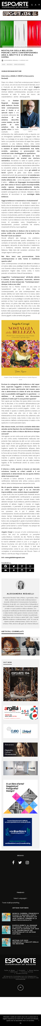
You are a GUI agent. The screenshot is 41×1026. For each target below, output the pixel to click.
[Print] (14, 570)
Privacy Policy (27, 972)
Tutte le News (9, 970)
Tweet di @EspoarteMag (10, 903)
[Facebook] (5, 566)
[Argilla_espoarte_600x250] (20, 719)
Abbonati (14, 972)
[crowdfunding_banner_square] (17, 845)
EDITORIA (9, 64)
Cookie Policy (21, 973)
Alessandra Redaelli (11, 60)
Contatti (22, 970)
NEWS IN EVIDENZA (19, 64)
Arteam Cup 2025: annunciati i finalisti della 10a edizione (25, 942)
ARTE (3, 64)
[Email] (5, 570)
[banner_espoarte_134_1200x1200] (20, 700)
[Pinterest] (22, 566)
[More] (30, 570)
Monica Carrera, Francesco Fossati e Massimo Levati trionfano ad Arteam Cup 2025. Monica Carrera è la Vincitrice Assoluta (25, 917)
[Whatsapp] (30, 566)
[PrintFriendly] (22, 570)
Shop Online (34, 970)
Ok (20, 1023)
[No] (39, 1020)
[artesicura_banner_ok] (20, 756)
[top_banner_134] (20, 13)
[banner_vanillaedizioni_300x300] (20, 813)
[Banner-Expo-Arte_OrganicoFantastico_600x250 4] (20, 738)
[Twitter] (14, 566)
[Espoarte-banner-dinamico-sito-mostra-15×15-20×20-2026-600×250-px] (20, 775)
